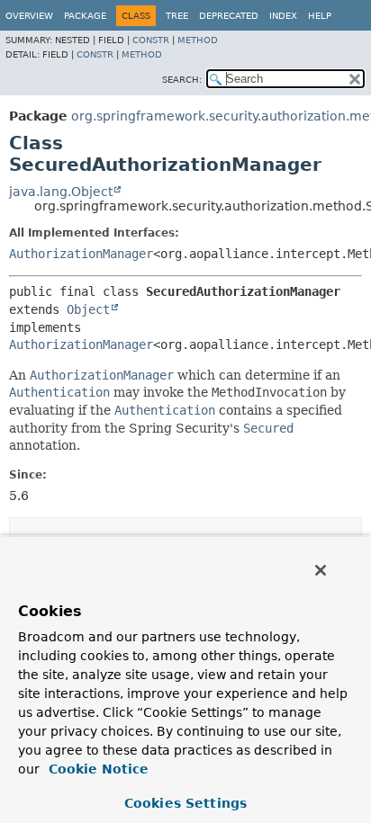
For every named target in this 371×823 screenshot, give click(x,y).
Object (88, 309)
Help (319, 16)
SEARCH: (182, 80)
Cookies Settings (185, 803)
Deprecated (228, 16)
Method (197, 40)
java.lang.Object (61, 191)
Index (283, 16)
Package (85, 16)
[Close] (320, 570)
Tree (177, 16)
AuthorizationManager (81, 253)
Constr (150, 40)
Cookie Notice (96, 769)
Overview (29, 16)
